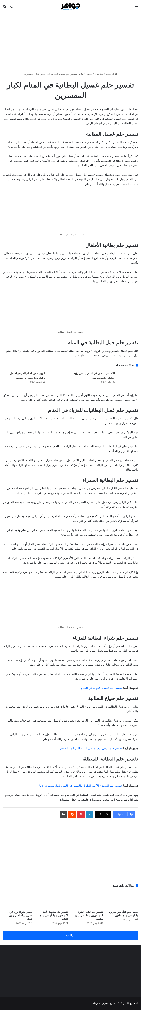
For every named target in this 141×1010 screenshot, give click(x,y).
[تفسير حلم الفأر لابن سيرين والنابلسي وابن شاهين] (123, 899)
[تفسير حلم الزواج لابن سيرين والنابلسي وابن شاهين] (17, 899)
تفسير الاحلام (85, 73)
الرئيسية (110, 73)
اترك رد (70, 935)
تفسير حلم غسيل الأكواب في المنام (101, 688)
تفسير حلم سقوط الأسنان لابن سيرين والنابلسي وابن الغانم (54, 915)
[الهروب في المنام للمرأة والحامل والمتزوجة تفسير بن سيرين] (58, 378)
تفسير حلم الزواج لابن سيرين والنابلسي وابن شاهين (20, 915)
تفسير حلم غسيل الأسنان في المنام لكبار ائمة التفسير (91, 748)
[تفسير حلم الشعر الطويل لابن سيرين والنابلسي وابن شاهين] (88, 899)
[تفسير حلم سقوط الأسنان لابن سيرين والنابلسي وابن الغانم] (53, 899)
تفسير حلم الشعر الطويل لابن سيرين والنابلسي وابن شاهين (89, 915)
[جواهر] (70, 6)
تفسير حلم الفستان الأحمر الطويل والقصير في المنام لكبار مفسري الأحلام (79, 785)
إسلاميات (99, 73)
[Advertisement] (70, 41)
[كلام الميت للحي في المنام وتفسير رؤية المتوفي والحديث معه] (128, 378)
